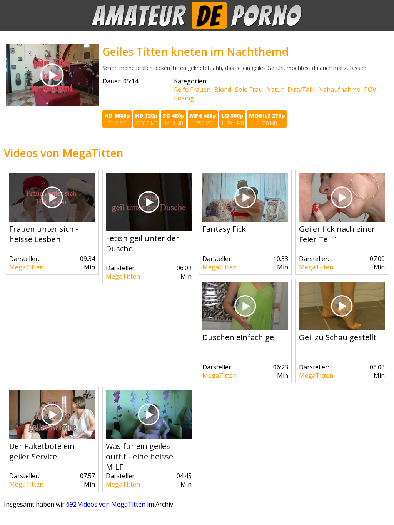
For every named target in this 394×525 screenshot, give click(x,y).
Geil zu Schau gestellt (337, 337)
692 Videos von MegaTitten (105, 504)
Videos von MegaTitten (64, 153)
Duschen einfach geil (240, 337)
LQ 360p (232, 119)
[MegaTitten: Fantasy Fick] (245, 219)
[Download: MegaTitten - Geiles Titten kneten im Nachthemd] (52, 104)
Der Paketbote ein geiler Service (42, 451)
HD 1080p (117, 119)
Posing (184, 98)
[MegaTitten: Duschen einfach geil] (245, 328)
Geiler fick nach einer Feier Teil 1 (337, 234)
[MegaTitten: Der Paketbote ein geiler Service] (52, 436)
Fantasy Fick (224, 229)
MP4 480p (203, 119)
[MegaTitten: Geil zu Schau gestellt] (342, 328)
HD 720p (146, 119)
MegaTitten (26, 267)
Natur (275, 89)
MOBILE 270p (267, 119)
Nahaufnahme (339, 89)
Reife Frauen (192, 89)
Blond (222, 89)
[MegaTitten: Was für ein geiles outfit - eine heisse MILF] (149, 436)
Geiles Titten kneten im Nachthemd (195, 51)
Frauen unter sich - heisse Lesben (43, 234)
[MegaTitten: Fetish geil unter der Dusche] (149, 228)
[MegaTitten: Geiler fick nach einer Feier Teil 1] (342, 219)
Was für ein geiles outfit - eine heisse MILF (139, 456)
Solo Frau (248, 89)
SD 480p (173, 119)
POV (370, 89)
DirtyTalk (300, 89)
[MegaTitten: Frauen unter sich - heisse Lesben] (52, 219)
